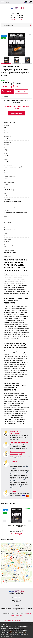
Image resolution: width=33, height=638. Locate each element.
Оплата (13, 491)
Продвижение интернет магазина (13, 620)
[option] (16, 44)
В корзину (9, 91)
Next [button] (29, 521)
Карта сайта (21, 617)
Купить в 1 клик (21, 91)
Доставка (13, 461)
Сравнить (6, 96)
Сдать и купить (16, 113)
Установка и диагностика (19, 442)
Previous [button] (4, 521)
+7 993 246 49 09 (16, 15)
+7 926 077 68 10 (16, 17)
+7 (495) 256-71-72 (16, 13)
